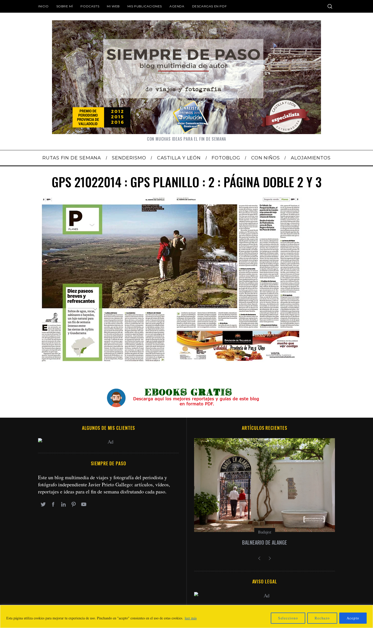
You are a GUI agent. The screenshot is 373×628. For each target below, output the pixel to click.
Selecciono (288, 618)
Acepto (353, 618)
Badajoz (264, 531)
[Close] (368, 609)
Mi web (113, 6)
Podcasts (89, 6)
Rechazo (322, 618)
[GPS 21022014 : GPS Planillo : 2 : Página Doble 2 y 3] (171, 360)
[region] (186, 616)
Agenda (176, 6)
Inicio (43, 6)
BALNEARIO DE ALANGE (264, 542)
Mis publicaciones (144, 6)
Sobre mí (64, 6)
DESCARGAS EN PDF (209, 6)
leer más (191, 618)
